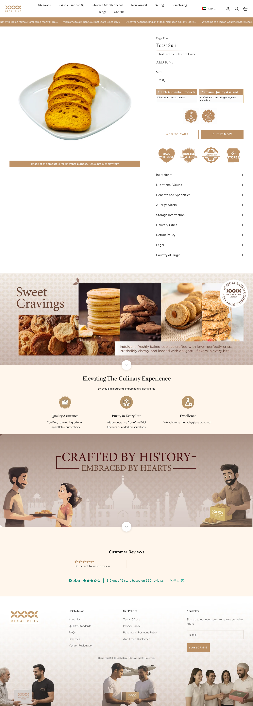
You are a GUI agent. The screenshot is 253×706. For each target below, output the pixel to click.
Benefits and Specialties (200, 194)
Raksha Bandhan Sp (72, 5)
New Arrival (139, 5)
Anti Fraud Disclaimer (136, 639)
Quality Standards (80, 626)
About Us (75, 619)
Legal (200, 244)
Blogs (102, 12)
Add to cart (177, 134)
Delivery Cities (200, 224)
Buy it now (222, 134)
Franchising (179, 5)
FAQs (72, 632)
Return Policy (200, 235)
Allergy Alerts (200, 205)
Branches (74, 639)
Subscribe (198, 647)
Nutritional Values (200, 184)
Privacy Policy (131, 626)
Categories (44, 5)
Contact (119, 12)
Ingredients (200, 174)
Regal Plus (162, 38)
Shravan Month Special (108, 5)
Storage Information (200, 214)
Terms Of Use (131, 619)
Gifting (159, 5)
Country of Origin (200, 255)
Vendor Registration (81, 645)
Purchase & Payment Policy (140, 632)
